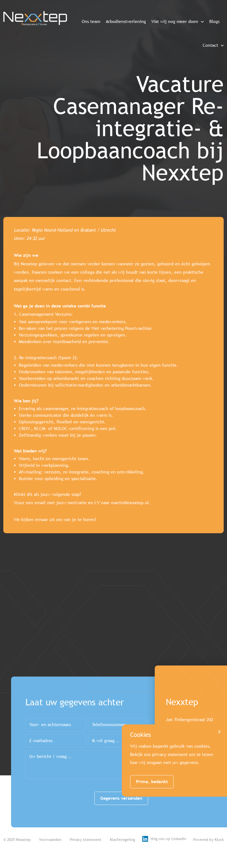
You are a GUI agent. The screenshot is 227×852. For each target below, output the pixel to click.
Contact (210, 45)
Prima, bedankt (152, 781)
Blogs (214, 21)
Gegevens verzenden (121, 798)
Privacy (86, 839)
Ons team (91, 21)
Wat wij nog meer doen (174, 21)
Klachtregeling (122, 839)
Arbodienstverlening (126, 21)
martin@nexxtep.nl (130, 502)
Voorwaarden (50, 839)
